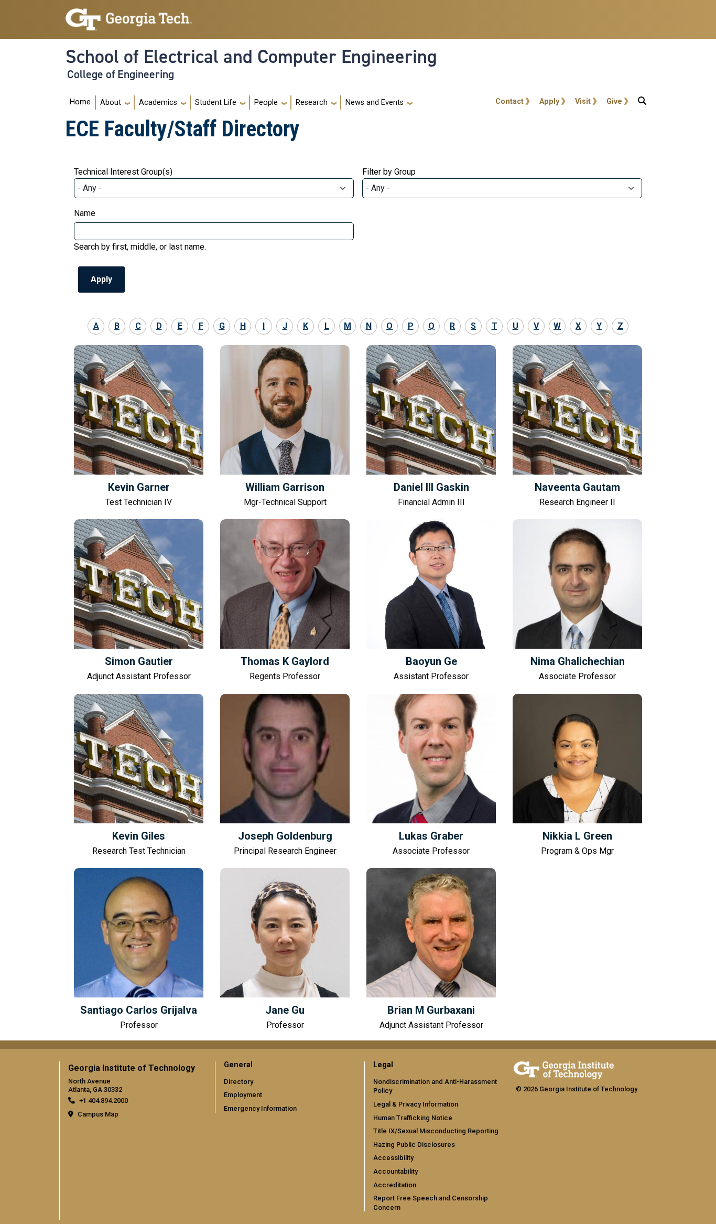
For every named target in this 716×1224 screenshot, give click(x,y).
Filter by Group (389, 172)
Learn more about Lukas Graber (431, 776)
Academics (158, 102)
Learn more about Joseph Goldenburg (285, 776)
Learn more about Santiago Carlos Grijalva (138, 950)
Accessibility (393, 1158)
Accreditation (394, 1185)
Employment (243, 1095)
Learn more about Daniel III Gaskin (431, 427)
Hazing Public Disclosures (414, 1144)
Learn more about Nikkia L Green (577, 776)
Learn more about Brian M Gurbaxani (431, 950)
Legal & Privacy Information (415, 1104)
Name (84, 213)
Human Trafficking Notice (412, 1118)
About (110, 102)
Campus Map (98, 1114)
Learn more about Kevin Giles (138, 776)
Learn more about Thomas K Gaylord (285, 601)
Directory (238, 1082)
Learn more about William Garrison (285, 427)
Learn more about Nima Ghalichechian (577, 601)
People (266, 102)
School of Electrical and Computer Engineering (251, 56)
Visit (583, 101)
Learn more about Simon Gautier (138, 601)
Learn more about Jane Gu (285, 950)
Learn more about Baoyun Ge (431, 601)
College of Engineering (120, 74)
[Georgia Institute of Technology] (129, 15)
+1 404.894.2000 (103, 1100)
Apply (549, 101)
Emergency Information (260, 1108)
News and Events (374, 102)
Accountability (395, 1171)
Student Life (215, 102)
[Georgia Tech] (564, 1068)
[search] (642, 102)
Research (312, 102)
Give (614, 101)
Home (80, 102)
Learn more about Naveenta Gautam (577, 427)
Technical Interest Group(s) (123, 172)
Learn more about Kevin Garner (138, 427)
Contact (509, 101)
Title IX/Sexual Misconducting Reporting (435, 1131)
